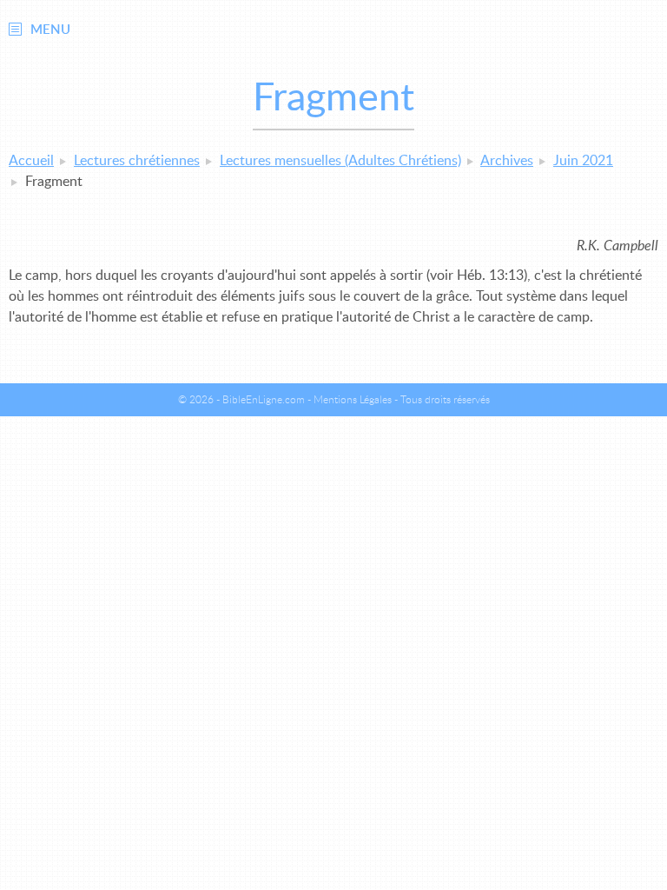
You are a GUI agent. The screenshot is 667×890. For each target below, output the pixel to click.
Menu (50, 30)
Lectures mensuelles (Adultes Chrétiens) (340, 161)
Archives (506, 161)
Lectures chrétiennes (137, 161)
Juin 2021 (583, 161)
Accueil (31, 161)
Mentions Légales (353, 400)
